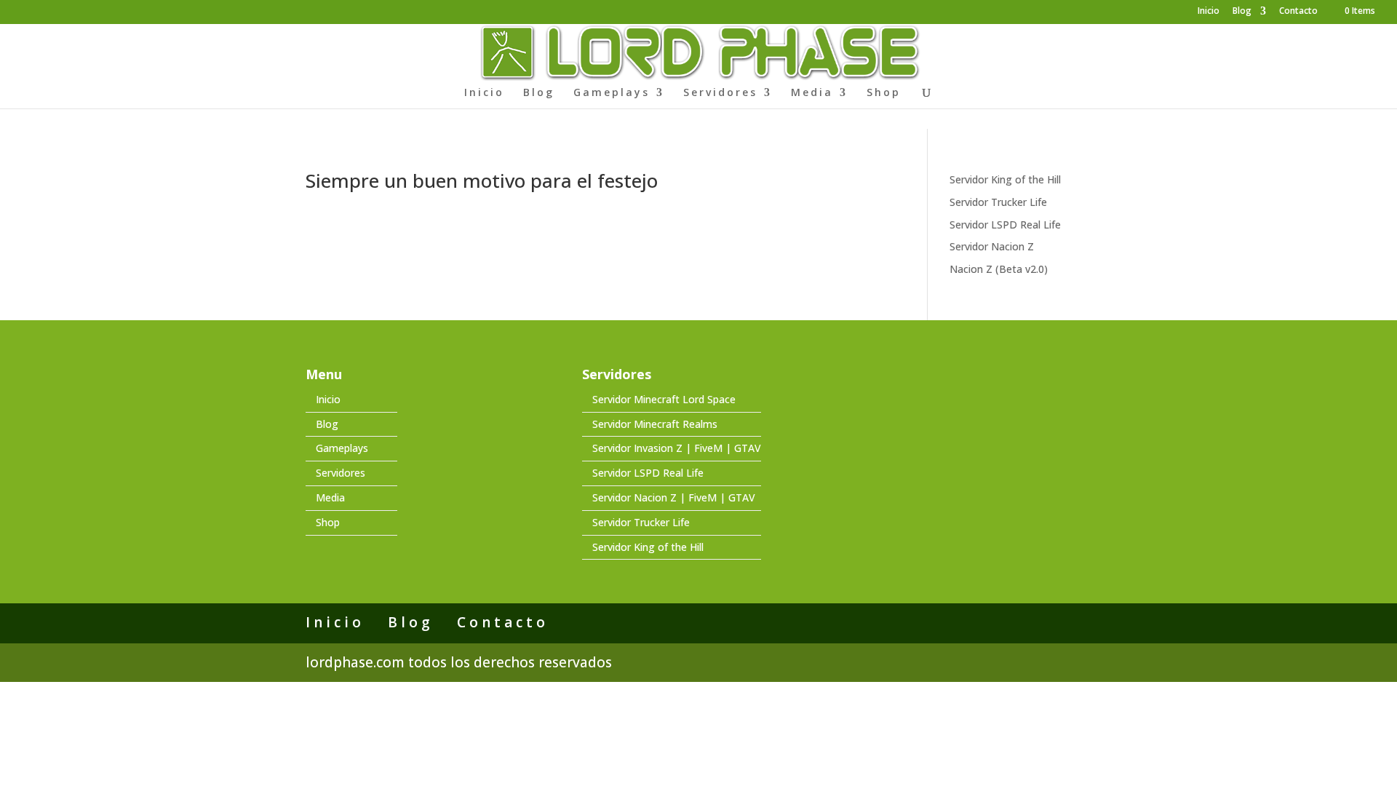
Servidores (720, 93)
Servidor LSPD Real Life (1005, 224)
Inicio (1208, 12)
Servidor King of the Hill (1005, 179)
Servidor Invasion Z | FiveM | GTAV (676, 448)
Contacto (1298, 12)
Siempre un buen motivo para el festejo (482, 180)
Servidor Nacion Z (992, 246)
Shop (884, 93)
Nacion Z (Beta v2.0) (999, 269)
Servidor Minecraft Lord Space (664, 399)
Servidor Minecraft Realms (654, 424)
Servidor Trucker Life (998, 202)
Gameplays (611, 93)
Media (812, 93)
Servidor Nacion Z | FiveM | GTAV (673, 497)
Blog (1242, 12)
